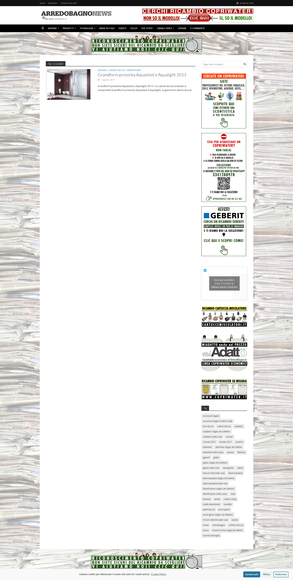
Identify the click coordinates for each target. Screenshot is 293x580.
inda (233, 493)
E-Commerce (197, 28)
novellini (228, 504)
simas (206, 525)
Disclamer (52, 3)
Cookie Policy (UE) (68, 3)
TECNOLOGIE (86, 28)
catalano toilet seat (212, 436)
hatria (240, 467)
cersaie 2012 (209, 441)
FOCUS (133, 28)
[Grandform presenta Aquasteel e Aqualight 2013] (68, 84)
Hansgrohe (228, 467)
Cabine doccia (117, 70)
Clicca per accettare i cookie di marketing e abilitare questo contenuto (224, 283)
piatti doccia (209, 509)
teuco (206, 530)
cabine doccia (224, 426)
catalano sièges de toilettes (216, 431)
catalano (238, 426)
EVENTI (122, 28)
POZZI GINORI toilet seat (215, 519)
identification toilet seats (215, 493)
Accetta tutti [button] (251, 574)
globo (216, 457)
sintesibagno (218, 525)
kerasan (207, 499)
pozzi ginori (224, 509)
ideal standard (235, 473)
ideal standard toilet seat (215, 483)
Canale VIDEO (164, 28)
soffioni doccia (236, 525)
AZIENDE (52, 28)
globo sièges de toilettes (215, 462)
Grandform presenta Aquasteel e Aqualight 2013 (142, 74)
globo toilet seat (211, 467)
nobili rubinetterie (211, 504)
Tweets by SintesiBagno (224, 283)
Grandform (134, 70)
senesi (235, 519)
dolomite (207, 447)
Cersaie (182, 28)
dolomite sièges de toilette (228, 447)
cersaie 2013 (225, 441)
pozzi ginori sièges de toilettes (218, 514)
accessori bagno (211, 415)
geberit (206, 457)
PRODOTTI (68, 28)
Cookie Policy (158, 574)
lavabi (217, 499)
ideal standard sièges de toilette (218, 478)
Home (42, 3)
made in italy (230, 499)
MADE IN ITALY (107, 28)
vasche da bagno (211, 535)
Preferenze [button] (280, 574)
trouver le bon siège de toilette (227, 530)
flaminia (241, 452)
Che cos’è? (147, 28)
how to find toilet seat (214, 473)
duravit (230, 452)
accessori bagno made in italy (217, 421)
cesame (239, 441)
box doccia (208, 426)
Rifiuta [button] (266, 574)
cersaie (229, 436)
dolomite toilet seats (213, 452)
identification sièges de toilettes (218, 488)
